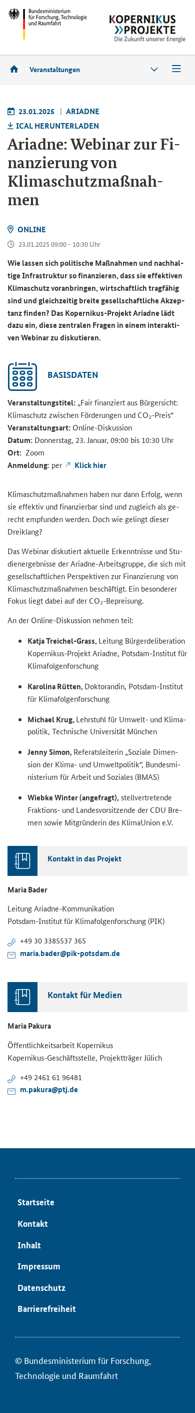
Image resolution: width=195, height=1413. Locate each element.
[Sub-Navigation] (155, 69)
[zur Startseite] (18, 69)
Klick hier (90, 464)
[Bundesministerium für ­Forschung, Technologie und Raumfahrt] (48, 24)
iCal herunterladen (57, 125)
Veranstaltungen (55, 69)
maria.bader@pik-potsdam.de (70, 953)
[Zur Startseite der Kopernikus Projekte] (148, 29)
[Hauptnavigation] (177, 69)
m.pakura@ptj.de (49, 1089)
